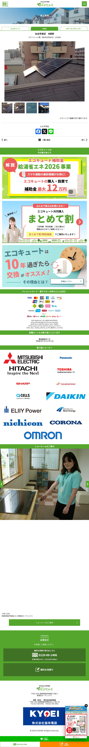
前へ (5, 140)
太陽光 (44, 29)
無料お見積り (46, 669)
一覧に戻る (46, 140)
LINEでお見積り (46, 738)
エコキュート (15, 29)
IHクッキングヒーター (73, 29)
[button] (1, 484)
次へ (83, 140)
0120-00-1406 (22, 744)
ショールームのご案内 (44, 622)
